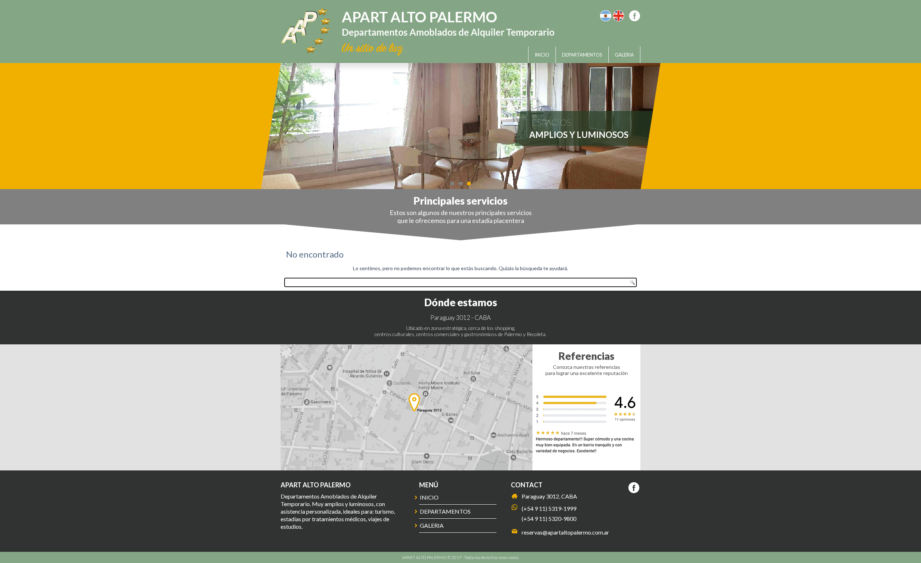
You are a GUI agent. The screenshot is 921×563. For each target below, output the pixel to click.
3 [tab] (469, 184)
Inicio (542, 55)
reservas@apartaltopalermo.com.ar (565, 532)
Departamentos (582, 55)
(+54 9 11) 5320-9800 (549, 518)
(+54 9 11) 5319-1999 (549, 508)
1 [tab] (452, 184)
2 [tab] (461, 184)
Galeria (624, 55)
